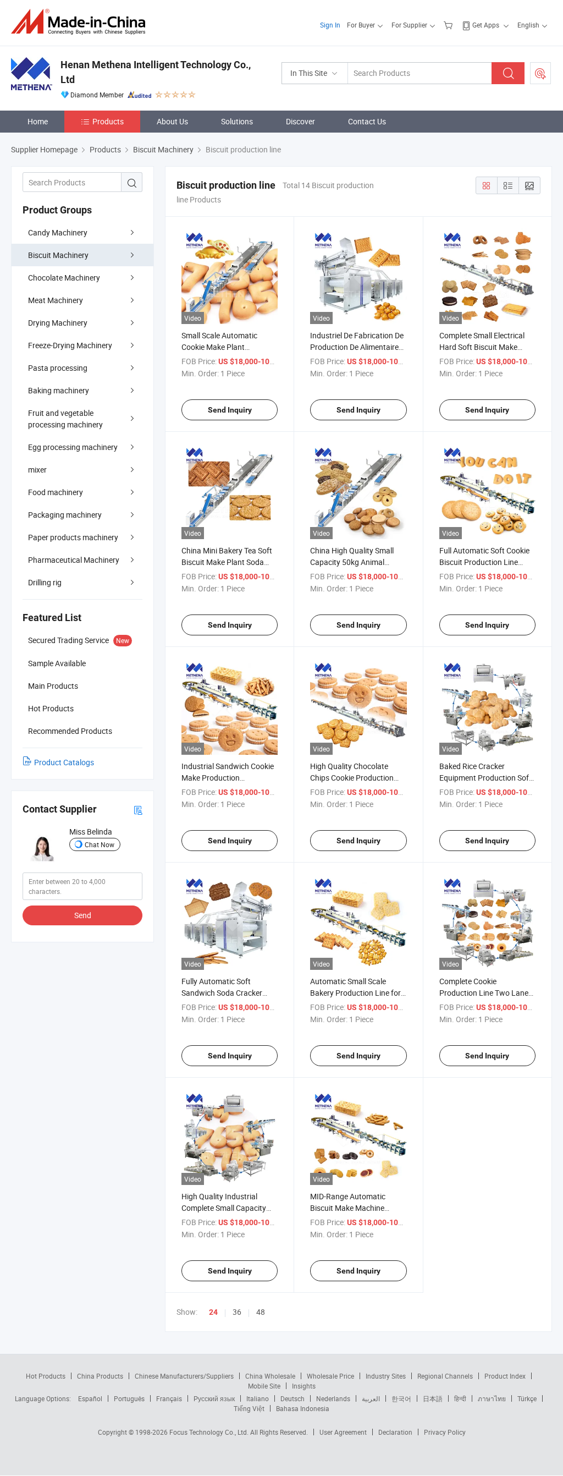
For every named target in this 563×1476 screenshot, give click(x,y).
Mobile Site (264, 1385)
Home (37, 121)
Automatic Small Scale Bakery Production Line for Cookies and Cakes (355, 992)
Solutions (237, 121)
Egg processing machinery (73, 447)
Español (90, 1398)
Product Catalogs (64, 762)
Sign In (330, 24)
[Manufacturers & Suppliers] (81, 22)
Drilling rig (45, 582)
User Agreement (343, 1432)
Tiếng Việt (249, 1408)
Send (82, 915)
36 (237, 1312)
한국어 (401, 1398)
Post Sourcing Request (540, 73)
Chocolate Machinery (64, 277)
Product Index (505, 1375)
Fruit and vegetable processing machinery (65, 419)
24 (213, 1312)
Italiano (257, 1398)
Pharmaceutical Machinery (73, 560)
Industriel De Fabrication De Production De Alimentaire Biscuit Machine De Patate (357, 347)
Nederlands (333, 1398)
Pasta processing (57, 368)
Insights (304, 1385)
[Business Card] (138, 809)
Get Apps (486, 24)
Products (108, 121)
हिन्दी (460, 1398)
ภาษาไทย (492, 1398)
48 (260, 1312)
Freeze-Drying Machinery (70, 345)
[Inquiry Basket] (449, 24)
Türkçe (527, 1398)
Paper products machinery (73, 537)
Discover (300, 121)
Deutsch (292, 1398)
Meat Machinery (55, 300)
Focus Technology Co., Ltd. (209, 1432)
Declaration (395, 1432)
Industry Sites (386, 1375)
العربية (371, 1398)
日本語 (433, 1398)
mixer (37, 469)
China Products (100, 1375)
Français (169, 1398)
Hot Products (45, 1375)
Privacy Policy (445, 1432)
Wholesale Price (330, 1375)
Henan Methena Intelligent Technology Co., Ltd (155, 72)
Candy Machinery (57, 232)
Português (129, 1398)
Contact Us (367, 121)
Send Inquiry (230, 409)
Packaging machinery (65, 514)
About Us (172, 121)
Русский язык (214, 1398)
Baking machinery (58, 390)
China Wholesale (270, 1375)
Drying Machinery (57, 322)
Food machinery (55, 492)
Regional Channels (445, 1375)
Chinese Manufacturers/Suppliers (184, 1375)
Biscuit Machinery (58, 255)
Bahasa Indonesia (302, 1408)
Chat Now (99, 844)
